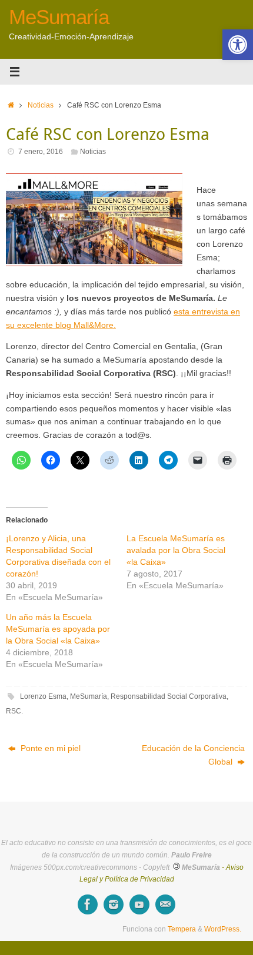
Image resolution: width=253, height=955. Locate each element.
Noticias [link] (41, 105)
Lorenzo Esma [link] (43, 696)
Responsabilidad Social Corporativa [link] (169, 696)
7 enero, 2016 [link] (40, 152)
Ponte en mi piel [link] (49, 748)
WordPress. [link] (222, 929)
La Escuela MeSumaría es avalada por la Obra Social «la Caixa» (175, 550)
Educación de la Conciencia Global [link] (193, 755)
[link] (237, 44)
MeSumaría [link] (59, 17)
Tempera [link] (182, 929)
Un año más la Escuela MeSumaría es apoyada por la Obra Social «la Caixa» (58, 628)
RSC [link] (13, 711)
